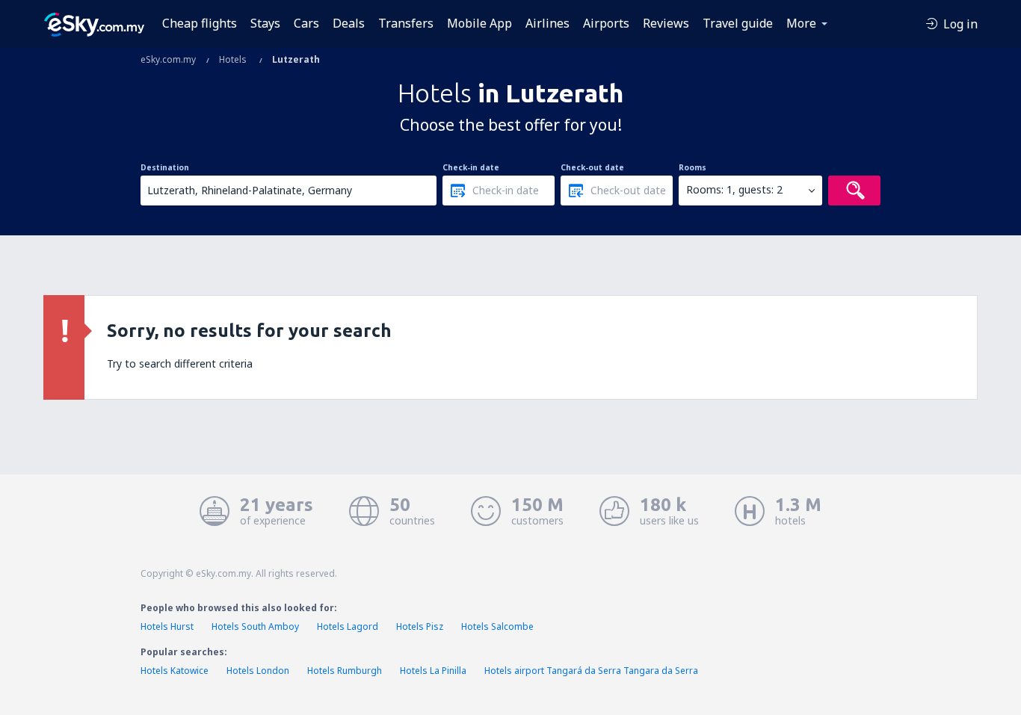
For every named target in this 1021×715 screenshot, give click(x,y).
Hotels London (257, 670)
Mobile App (479, 23)
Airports (606, 23)
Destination (165, 167)
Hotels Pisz (419, 626)
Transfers (406, 23)
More (801, 23)
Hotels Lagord (347, 626)
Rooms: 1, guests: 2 (734, 189)
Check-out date (592, 167)
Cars (306, 23)
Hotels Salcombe (497, 626)
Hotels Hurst (167, 626)
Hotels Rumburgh (344, 670)
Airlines (547, 23)
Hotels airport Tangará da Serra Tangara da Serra (591, 670)
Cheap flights (199, 23)
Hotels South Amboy (255, 626)
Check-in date (470, 167)
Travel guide (738, 23)
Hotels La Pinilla (433, 670)
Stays (265, 23)
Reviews (666, 23)
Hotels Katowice (175, 670)
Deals (349, 23)
